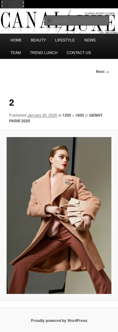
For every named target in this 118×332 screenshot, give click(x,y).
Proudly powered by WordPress (59, 320)
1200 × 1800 (73, 115)
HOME (16, 39)
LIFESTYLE (65, 39)
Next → (102, 71)
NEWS (90, 39)
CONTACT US (79, 52)
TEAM (15, 52)
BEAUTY (38, 39)
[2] (59, 215)
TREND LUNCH (44, 52)
